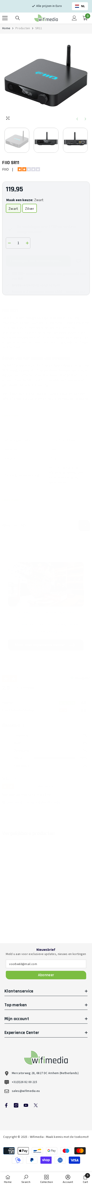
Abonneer (46, 975)
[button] (77, 119)
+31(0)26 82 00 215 (24, 1082)
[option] (46, 79)
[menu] (5, 18)
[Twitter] (35, 1105)
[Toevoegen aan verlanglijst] (78, 261)
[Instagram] (16, 1105)
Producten (22, 28)
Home (6, 28)
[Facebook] (6, 1105)
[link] (23, 913)
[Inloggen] (74, 18)
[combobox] (80, 6)
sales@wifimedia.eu (26, 1091)
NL (83, 6)
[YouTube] (26, 1105)
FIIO (5, 169)
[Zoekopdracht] (17, 18)
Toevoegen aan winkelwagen (34, 260)
